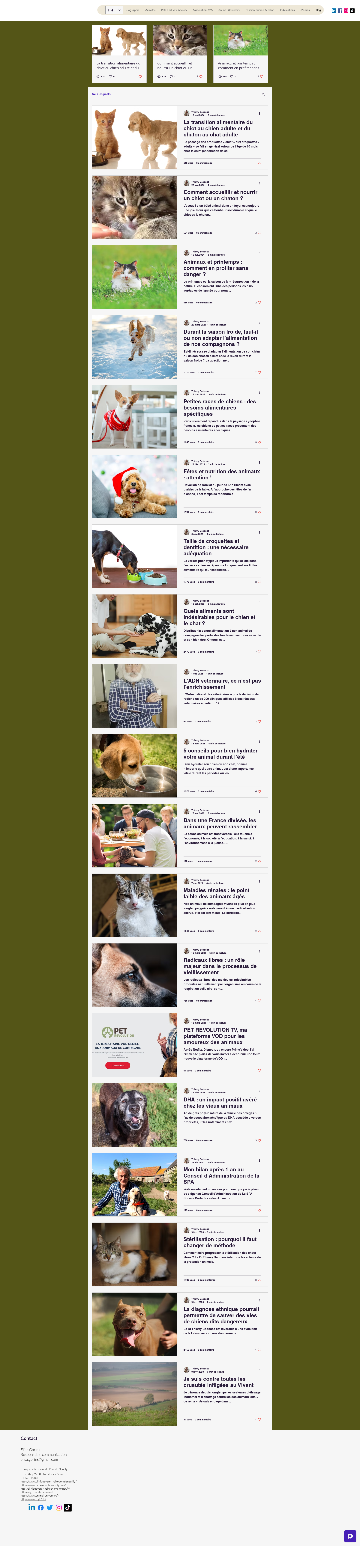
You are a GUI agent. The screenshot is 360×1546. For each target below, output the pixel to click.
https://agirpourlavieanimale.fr (39, 1492)
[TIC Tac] (352, 10)
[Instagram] (346, 10)
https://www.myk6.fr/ (33, 1499)
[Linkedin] (32, 1508)
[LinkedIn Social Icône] (334, 10)
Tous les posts (101, 94)
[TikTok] (68, 1508)
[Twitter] (50, 1508)
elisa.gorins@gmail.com (39, 1459)
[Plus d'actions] (260, 113)
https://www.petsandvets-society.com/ (43, 1485)
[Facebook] (340, 10)
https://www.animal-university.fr (40, 1495)
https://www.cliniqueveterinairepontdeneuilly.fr (49, 1481)
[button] (263, 95)
